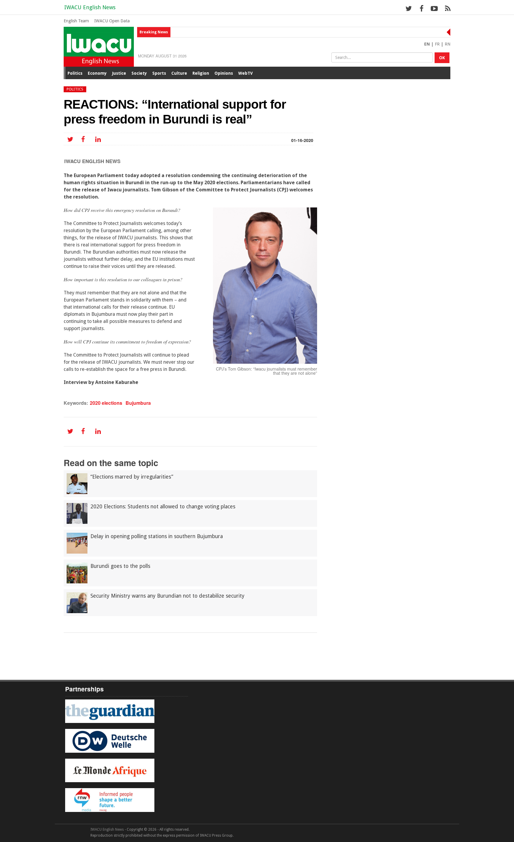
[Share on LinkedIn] (97, 139)
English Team (76, 20)
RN (447, 44)
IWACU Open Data (112, 20)
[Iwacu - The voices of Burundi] (99, 46)
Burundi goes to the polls (120, 566)
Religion (200, 73)
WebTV (245, 73)
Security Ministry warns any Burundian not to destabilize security (167, 596)
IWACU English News (89, 7)
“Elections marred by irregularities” (131, 477)
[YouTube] (434, 8)
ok (442, 57)
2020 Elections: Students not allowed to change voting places (162, 507)
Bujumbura (138, 402)
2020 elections (106, 402)
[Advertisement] (190, 649)
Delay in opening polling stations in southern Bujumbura (156, 536)
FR (437, 44)
